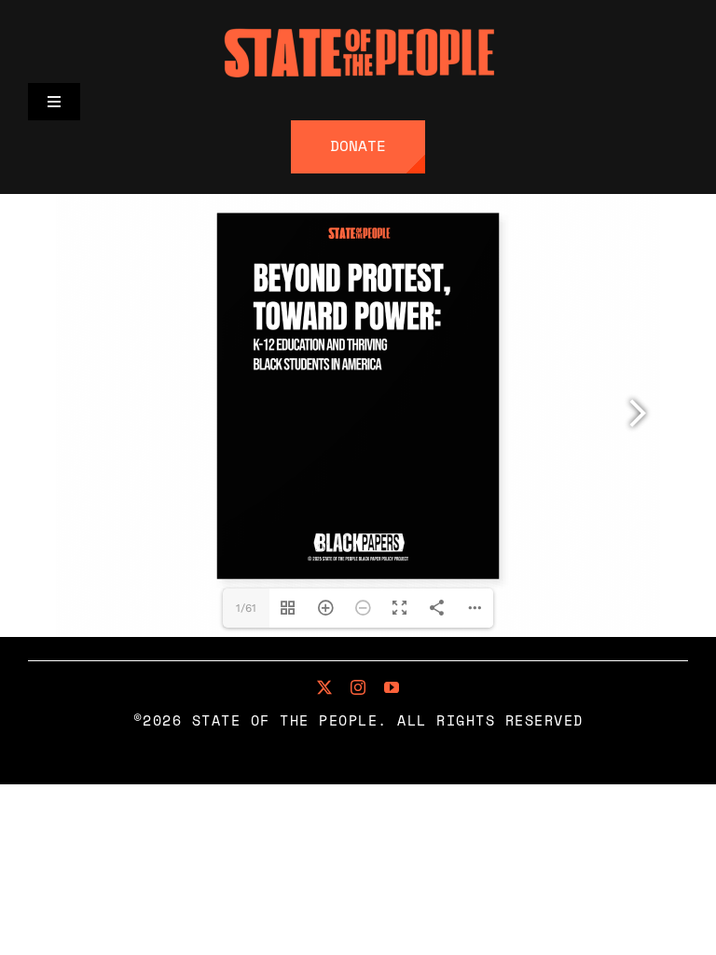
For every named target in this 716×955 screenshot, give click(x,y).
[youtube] (391, 687)
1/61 (246, 608)
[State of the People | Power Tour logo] (358, 28)
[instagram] (358, 687)
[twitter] (324, 687)
